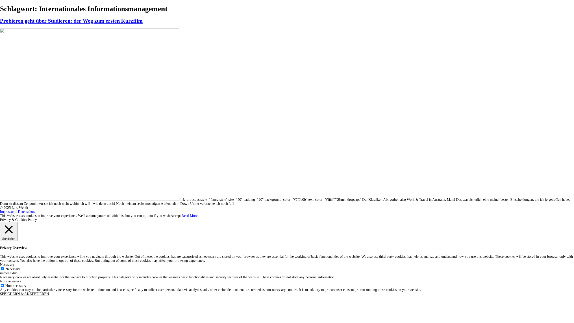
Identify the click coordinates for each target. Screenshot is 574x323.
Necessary (12, 269)
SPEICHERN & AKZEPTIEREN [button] (24, 294)
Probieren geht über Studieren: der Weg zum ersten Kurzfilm (71, 21)
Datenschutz (26, 212)
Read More (190, 216)
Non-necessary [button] (10, 281)
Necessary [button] (7, 264)
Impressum (8, 212)
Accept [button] (176, 216)
